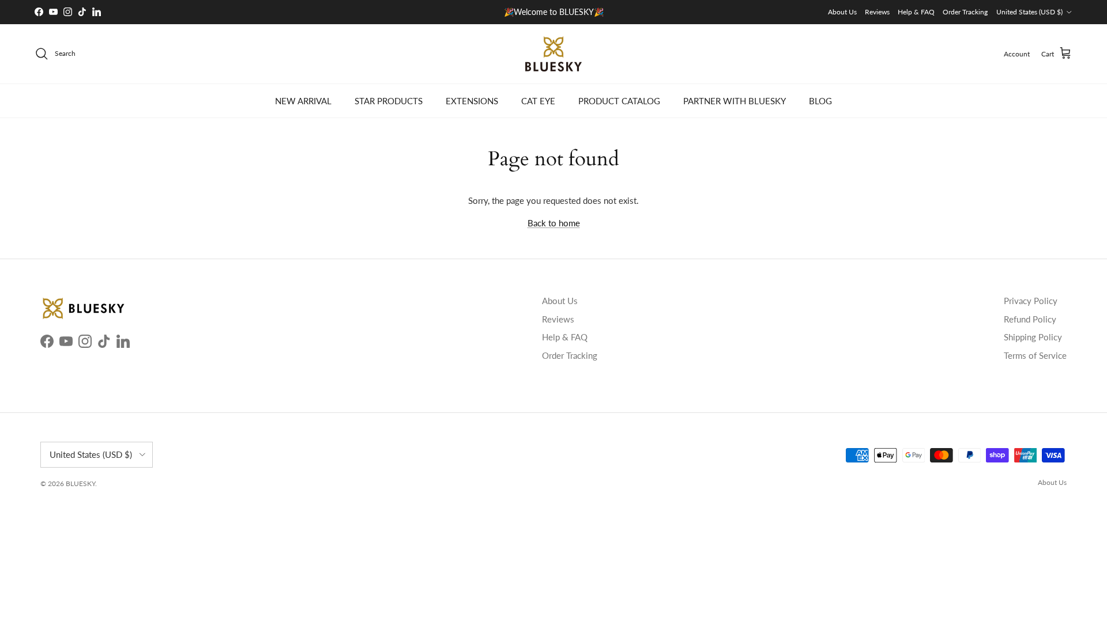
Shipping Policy (1033, 337)
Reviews (877, 11)
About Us (842, 11)
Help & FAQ (916, 11)
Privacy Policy (1030, 300)
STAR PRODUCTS (389, 101)
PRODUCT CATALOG (619, 101)
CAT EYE (538, 101)
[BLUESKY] (553, 54)
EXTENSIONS (472, 101)
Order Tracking (965, 11)
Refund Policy (1030, 319)
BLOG (820, 101)
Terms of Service (1035, 355)
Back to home (554, 223)
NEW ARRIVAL (303, 101)
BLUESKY (80, 483)
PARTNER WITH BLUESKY (734, 101)
